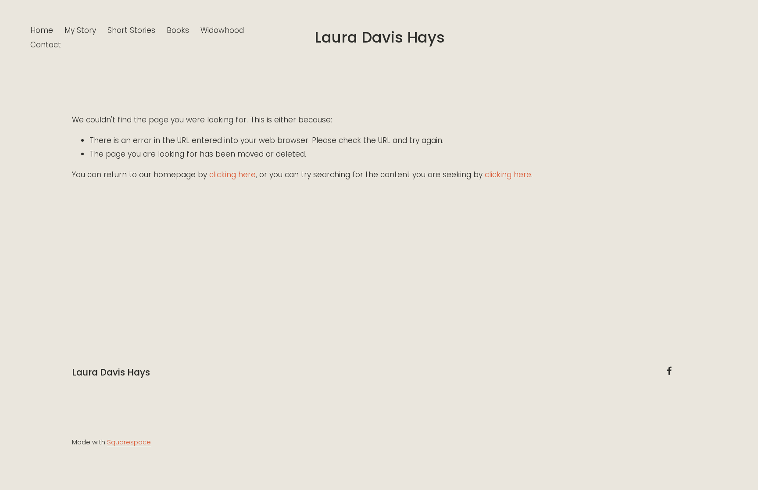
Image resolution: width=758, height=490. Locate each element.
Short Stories (131, 30)
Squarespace (129, 442)
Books (178, 30)
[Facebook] (669, 370)
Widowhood (222, 30)
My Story (80, 30)
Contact (45, 44)
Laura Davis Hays (380, 37)
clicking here (232, 174)
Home (41, 30)
